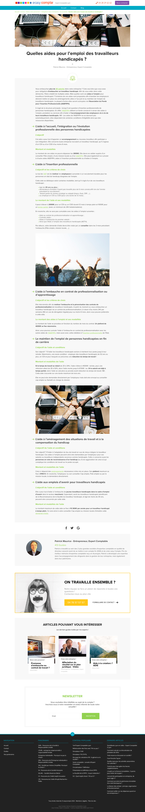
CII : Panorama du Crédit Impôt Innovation (51, 776)
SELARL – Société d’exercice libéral (49, 773)
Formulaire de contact (103, 602)
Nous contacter (122, 3)
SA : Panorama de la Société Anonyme (50, 770)
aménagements (57, 471)
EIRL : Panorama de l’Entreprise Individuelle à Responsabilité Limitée (52, 761)
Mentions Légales (81, 801)
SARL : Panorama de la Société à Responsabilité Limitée (48, 746)
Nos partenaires (9, 754)
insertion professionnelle (92, 333)
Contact (73, 8)
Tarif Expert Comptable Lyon (82, 745)
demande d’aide (42, 514)
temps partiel (43, 207)
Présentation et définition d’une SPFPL (85, 770)
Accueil (63, 8)
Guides (6, 751)
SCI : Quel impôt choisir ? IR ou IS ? (84, 776)
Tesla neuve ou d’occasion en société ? (119, 755)
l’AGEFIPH (66, 111)
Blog (82, 8)
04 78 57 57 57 (76, 602)
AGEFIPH (79, 156)
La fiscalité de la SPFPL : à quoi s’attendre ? (86, 773)
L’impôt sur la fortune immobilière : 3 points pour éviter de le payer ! (121, 772)
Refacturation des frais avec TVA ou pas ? (86, 748)
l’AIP (45, 174)
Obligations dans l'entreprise (50, 12)
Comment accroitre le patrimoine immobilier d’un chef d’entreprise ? (121, 782)
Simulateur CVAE (78, 751)
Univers (22, 12)
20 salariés (60, 89)
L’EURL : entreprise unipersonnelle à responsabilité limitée (49, 751)
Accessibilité (63, 12)
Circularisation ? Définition (81, 767)
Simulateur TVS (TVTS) (80, 754)
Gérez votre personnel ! (33, 12)
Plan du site (92, 801)
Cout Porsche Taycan (114, 758)
